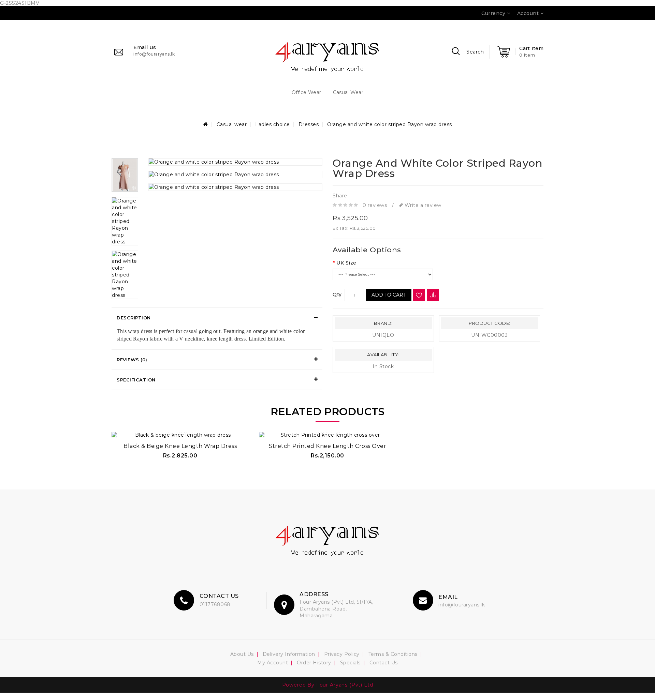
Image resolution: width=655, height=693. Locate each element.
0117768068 (215, 604)
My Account (272, 663)
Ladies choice (272, 124)
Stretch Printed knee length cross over (327, 446)
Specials (350, 663)
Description (134, 317)
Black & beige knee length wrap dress (180, 446)
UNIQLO (383, 335)
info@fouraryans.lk (461, 605)
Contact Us (383, 663)
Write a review (422, 205)
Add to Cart (389, 295)
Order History (314, 663)
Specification (136, 379)
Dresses (309, 124)
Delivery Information (289, 654)
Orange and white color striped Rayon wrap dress (389, 124)
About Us (242, 654)
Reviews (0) (132, 359)
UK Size (346, 263)
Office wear (306, 92)
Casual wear (348, 92)
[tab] (217, 318)
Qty (337, 295)
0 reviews (375, 205)
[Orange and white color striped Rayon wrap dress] (124, 175)
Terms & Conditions (393, 654)
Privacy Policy (342, 654)
